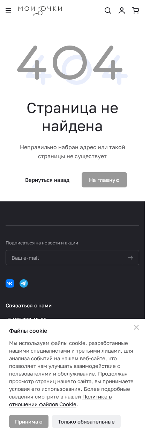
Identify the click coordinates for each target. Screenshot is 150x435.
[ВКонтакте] (10, 283)
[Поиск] (107, 10)
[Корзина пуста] (135, 10)
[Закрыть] (136, 327)
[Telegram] (24, 283)
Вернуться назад (47, 180)
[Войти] (121, 10)
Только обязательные (86, 421)
